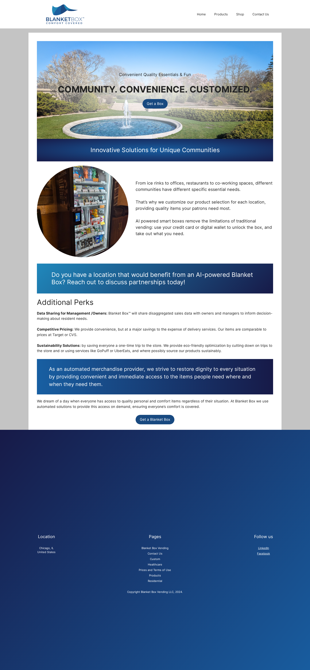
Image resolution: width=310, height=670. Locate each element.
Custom (155, 559)
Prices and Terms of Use (155, 570)
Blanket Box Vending (155, 548)
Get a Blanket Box (155, 419)
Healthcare (155, 564)
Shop (240, 14)
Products (221, 14)
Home (201, 14)
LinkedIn (263, 548)
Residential (155, 581)
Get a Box (155, 104)
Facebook (263, 553)
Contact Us (260, 14)
